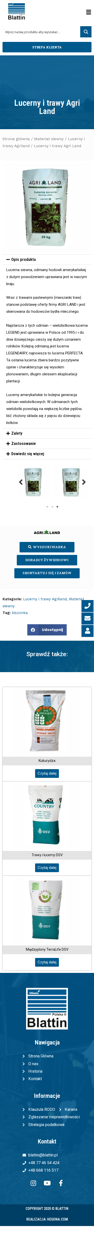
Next (83, 482)
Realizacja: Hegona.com (47, 1219)
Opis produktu (23, 259)
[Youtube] (47, 1183)
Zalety (16, 433)
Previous (20, 482)
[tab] (47, 260)
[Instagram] (33, 1183)
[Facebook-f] (61, 1183)
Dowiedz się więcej (27, 453)
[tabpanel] (33, 482)
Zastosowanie (23, 443)
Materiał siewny (49, 139)
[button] (47, 47)
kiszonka (20, 613)
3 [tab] (57, 506)
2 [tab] (52, 506)
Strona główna (16, 139)
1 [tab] (47, 506)
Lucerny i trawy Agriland (45, 599)
